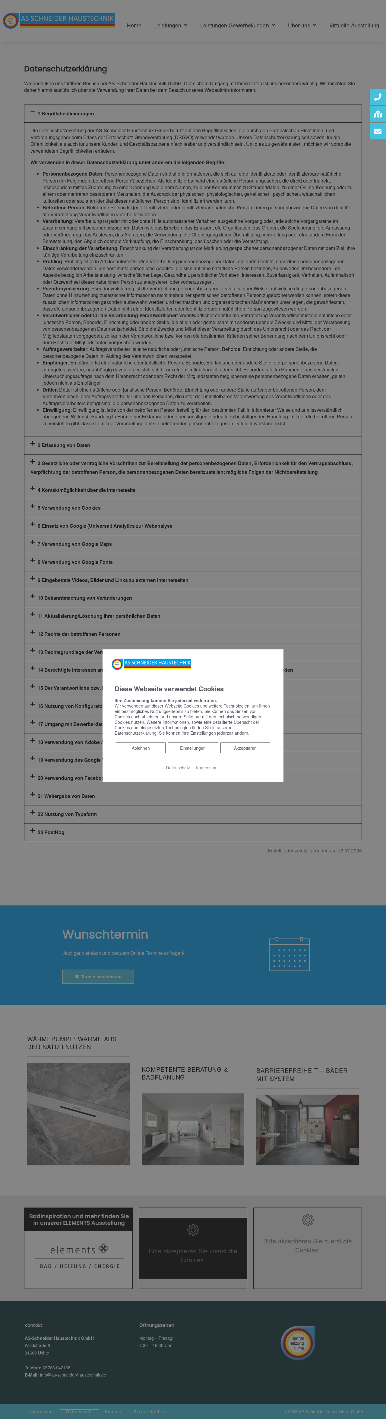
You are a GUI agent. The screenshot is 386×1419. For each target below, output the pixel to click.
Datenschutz (178, 767)
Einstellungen (193, 748)
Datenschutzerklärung (136, 733)
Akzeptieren (245, 748)
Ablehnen (140, 748)
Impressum (206, 767)
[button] (378, 97)
